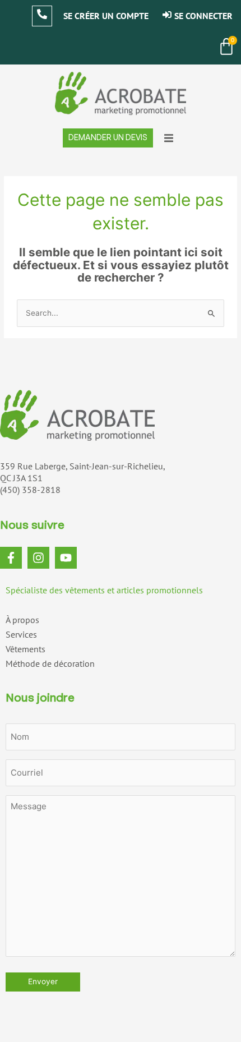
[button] (169, 138)
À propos (22, 619)
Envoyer (43, 981)
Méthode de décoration (50, 663)
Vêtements (25, 648)
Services (21, 634)
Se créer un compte (106, 15)
